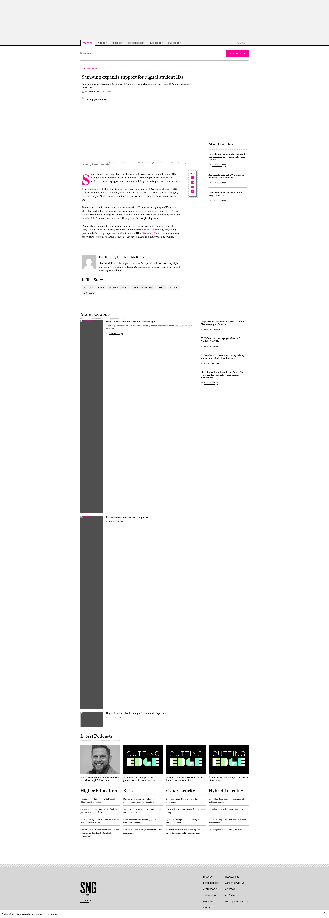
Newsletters (232, 876)
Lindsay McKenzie (91, 92)
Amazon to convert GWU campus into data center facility (226, 176)
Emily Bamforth (212, 329)
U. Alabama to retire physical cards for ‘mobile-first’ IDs (221, 340)
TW (231, 907)
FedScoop (117, 43)
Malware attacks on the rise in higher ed (127, 517)
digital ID (89, 292)
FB (226, 907)
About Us (86, 900)
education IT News (94, 287)
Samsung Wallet (151, 233)
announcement (95, 189)
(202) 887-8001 (232, 895)
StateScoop (174, 43)
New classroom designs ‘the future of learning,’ (228, 779)
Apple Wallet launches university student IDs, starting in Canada (223, 323)
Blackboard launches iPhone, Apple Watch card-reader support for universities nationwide (223, 374)
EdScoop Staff (219, 165)
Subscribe (239, 53)
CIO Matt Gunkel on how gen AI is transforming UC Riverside (99, 779)
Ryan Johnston (211, 383)
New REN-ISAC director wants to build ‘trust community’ (184, 779)
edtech (174, 287)
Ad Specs (230, 889)
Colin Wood (115, 717)
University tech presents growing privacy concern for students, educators (222, 357)
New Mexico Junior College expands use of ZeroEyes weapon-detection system (227, 156)
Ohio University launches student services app (130, 321)
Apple (162, 287)
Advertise (241, 43)
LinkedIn (237, 907)
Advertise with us (234, 883)
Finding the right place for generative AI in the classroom (139, 779)
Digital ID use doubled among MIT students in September (137, 713)
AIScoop (102, 43)
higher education (118, 287)
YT (245, 907)
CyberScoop (156, 43)
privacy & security (143, 287)
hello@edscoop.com (237, 901)
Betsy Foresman (212, 363)
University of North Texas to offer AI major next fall (227, 194)
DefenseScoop (136, 43)
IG (241, 907)
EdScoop (88, 43)
